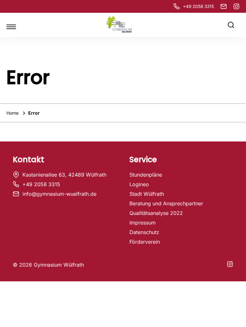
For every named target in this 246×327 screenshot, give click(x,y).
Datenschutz (144, 232)
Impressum (142, 222)
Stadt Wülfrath (146, 194)
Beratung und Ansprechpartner (166, 203)
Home (13, 113)
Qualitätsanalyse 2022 (156, 213)
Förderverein (144, 242)
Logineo (139, 184)
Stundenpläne (145, 174)
